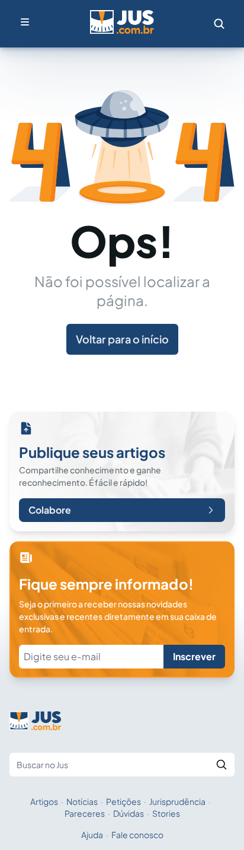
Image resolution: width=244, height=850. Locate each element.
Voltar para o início (122, 339)
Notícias (82, 801)
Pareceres (85, 813)
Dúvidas (128, 813)
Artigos (44, 801)
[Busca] (219, 24)
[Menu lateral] (25, 22)
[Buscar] (221, 764)
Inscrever (194, 656)
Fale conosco (137, 834)
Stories (166, 813)
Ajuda (92, 834)
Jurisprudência (177, 801)
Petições (123, 801)
